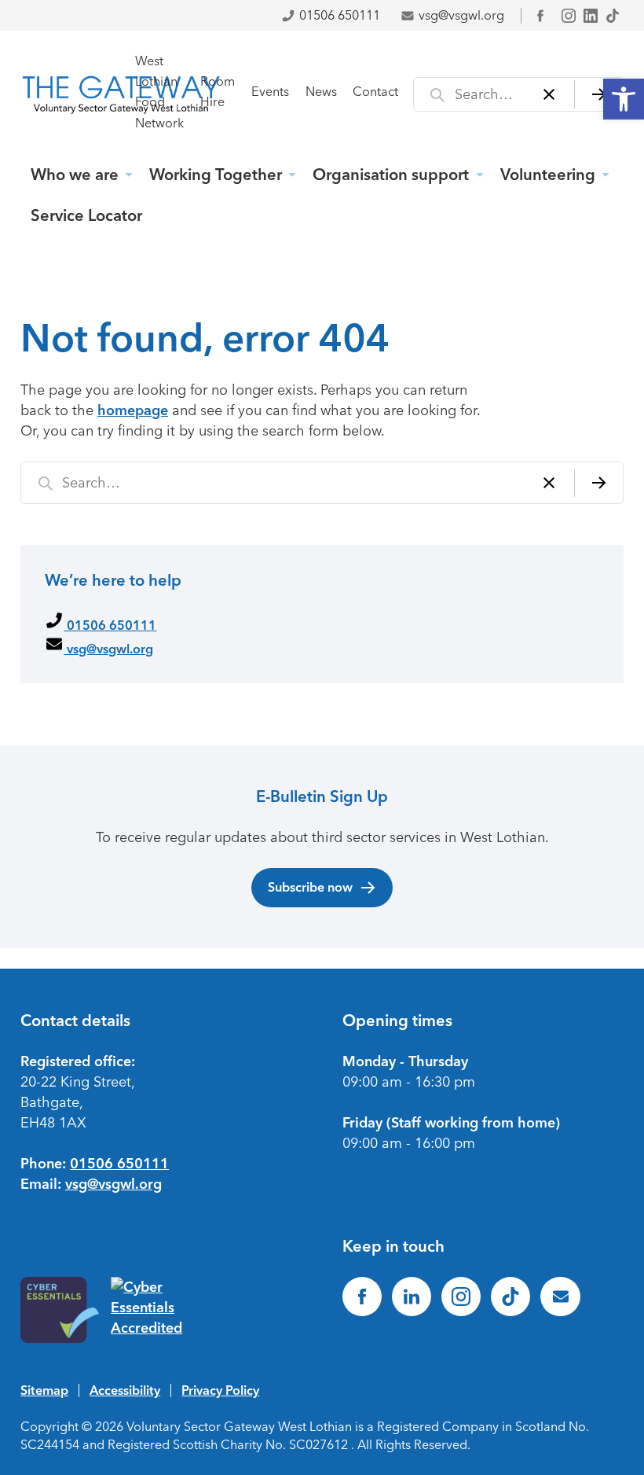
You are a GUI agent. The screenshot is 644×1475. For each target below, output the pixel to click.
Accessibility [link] (125, 1390)
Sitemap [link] (44, 1390)
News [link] (321, 91)
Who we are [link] (75, 174)
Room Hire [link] (217, 91)
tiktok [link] (613, 16)
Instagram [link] (569, 16)
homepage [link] (132, 410)
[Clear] (549, 94)
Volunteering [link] (547, 174)
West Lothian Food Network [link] (159, 91)
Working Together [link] (215, 174)
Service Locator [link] (86, 215)
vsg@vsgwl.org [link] (461, 15)
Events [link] (270, 91)
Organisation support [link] (391, 174)
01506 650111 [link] (339, 15)
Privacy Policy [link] (220, 1390)
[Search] (599, 94)
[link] (623, 99)
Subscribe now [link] (310, 887)
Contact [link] (375, 91)
